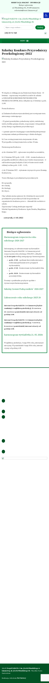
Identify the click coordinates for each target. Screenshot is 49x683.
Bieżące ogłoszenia (26, 5)
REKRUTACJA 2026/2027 (20, 3)
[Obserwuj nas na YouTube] (42, 33)
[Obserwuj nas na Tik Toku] (39, 33)
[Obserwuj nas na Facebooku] (32, 33)
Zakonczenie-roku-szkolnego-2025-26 (22, 297)
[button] (22, 40)
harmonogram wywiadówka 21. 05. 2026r (23, 335)
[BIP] (45, 33)
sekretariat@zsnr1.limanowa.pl (25, 11)
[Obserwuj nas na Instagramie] (35, 33)
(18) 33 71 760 (10, 33)
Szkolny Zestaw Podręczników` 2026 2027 (23, 289)
